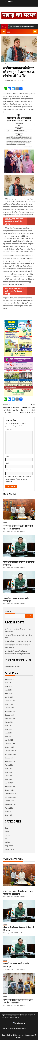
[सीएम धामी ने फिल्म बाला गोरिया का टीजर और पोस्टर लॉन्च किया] (19, 983)
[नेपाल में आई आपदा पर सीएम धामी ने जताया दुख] (19, 582)
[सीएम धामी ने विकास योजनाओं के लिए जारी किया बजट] (19, 546)
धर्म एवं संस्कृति (9, 846)
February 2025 (10, 744)
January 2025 (9, 747)
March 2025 (9, 740)
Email (7, 463)
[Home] (4, 31)
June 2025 (8, 729)
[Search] (31, 31)
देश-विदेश (7, 842)
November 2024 (10, 754)
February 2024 (10, 786)
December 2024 (10, 751)
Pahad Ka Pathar (9, 80)
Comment (9, 429)
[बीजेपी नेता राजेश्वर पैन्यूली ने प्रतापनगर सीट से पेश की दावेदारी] (19, 509)
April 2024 (8, 779)
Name (8, 456)
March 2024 (9, 783)
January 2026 (9, 704)
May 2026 (8, 690)
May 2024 (8, 776)
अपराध (7, 831)
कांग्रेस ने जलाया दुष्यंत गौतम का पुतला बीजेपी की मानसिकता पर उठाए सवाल (27, 409)
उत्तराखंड (4, 63)
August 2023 (9, 808)
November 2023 (10, 797)
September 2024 (10, 761)
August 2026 (9, 679)
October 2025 (9, 715)
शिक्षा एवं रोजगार (9, 849)
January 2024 (9, 790)
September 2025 (10, 719)
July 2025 (8, 726)
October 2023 (9, 801)
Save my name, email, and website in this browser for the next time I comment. (18, 479)
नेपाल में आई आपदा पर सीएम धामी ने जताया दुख (18, 641)
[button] (8, 31)
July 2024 (8, 769)
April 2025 (8, 736)
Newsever (28, 1035)
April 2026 (8, 694)
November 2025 (10, 711)
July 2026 (8, 683)
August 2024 (9, 765)
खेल (6, 839)
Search (8, 611)
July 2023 (8, 811)
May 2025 (8, 733)
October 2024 (9, 758)
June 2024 (8, 772)
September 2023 (10, 804)
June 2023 (8, 815)
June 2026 (8, 686)
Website (8, 470)
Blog (6, 828)
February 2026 (10, 701)
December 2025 (10, 708)
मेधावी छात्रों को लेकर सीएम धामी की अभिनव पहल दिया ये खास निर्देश (11, 409)
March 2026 (9, 697)
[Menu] (8, 31)
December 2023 (10, 794)
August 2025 (9, 722)
